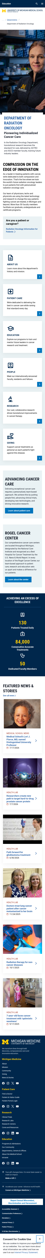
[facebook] (3, 1083)
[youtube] (17, 1083)
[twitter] (12, 1083)
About (4, 1064)
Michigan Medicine (11, 1059)
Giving (4, 1074)
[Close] (39, 1239)
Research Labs (8, 1121)
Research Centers (9, 1124)
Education (7, 1139)
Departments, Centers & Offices (14, 1151)
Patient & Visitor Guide (10, 1097)
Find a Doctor (7, 1094)
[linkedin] (12, 1133)
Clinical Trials (7, 1117)
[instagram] (8, 1083)
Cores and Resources (10, 1127)
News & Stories (8, 1078)
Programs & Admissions (11, 1144)
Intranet (5, 1158)
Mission (5, 1067)
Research (7, 1112)
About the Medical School (12, 1154)
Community (6, 1071)
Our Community (8, 1147)
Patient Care (8, 1089)
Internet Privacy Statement (26, 1252)
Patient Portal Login (10, 1101)
